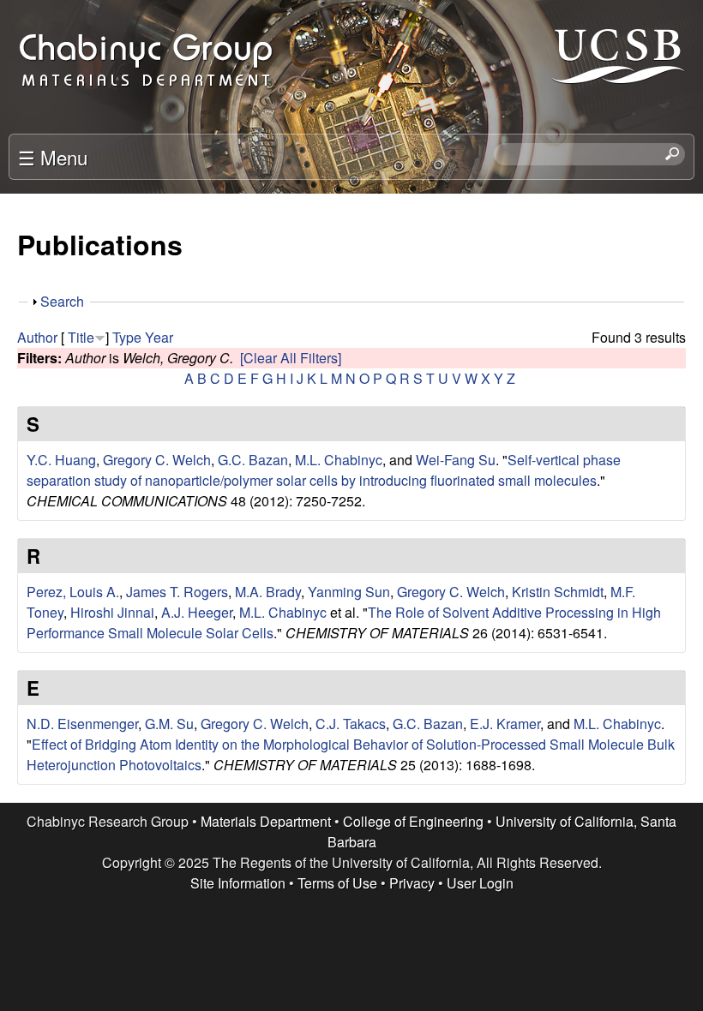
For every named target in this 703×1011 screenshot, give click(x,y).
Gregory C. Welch (157, 460)
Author (37, 337)
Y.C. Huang (61, 460)
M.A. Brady (268, 591)
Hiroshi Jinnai (112, 612)
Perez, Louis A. (73, 591)
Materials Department (266, 821)
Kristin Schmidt (558, 591)
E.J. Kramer (505, 723)
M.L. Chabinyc (338, 460)
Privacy (412, 883)
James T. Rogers (177, 591)
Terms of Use (337, 883)
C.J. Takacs (350, 723)
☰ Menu (52, 156)
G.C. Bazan (253, 460)
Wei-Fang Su (456, 460)
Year (159, 337)
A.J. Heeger (196, 612)
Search (62, 301)
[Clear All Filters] (290, 358)
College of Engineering (413, 821)
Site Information (237, 883)
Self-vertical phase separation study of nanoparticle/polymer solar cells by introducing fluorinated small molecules (324, 470)
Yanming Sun (349, 591)
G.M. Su (169, 723)
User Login (480, 883)
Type (126, 337)
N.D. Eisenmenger (82, 723)
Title (81, 337)
